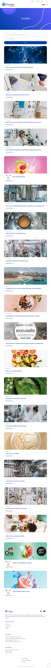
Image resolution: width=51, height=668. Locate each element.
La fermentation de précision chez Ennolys (16, 508)
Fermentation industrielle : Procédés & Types (17, 261)
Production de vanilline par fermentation (16, 426)
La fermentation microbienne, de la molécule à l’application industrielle (23, 150)
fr (46, 1)
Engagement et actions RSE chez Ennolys (16, 398)
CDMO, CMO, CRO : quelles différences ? (16, 233)
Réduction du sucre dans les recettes (15, 536)
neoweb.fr (32, 666)
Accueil (7, 9)
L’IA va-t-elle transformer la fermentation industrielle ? (19, 67)
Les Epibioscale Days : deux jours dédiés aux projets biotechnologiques (23, 288)
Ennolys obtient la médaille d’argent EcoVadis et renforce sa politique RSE (24, 343)
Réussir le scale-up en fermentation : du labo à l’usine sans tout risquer (23, 122)
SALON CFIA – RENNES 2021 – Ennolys (22, 563)
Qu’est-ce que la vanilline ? (12, 453)
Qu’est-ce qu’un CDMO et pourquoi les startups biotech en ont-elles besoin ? (25, 206)
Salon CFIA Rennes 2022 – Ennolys (21, 591)
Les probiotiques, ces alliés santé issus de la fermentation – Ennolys (23, 316)
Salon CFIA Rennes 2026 (19, 176)
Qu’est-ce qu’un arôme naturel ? (14, 371)
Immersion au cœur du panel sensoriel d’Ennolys (18, 94)
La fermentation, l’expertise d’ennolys (15, 481)
